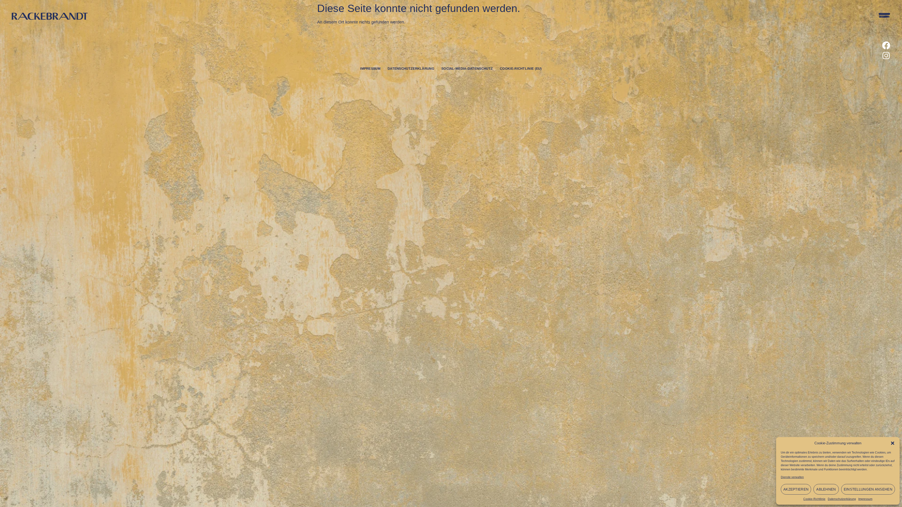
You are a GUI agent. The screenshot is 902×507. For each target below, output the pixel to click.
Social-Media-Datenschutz (467, 68)
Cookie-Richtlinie (814, 499)
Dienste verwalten (792, 477)
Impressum (865, 499)
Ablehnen (826, 489)
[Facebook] (886, 45)
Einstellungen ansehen (868, 489)
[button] (892, 443)
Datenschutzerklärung (842, 499)
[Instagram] (886, 55)
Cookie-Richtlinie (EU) (521, 68)
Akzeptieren (796, 489)
